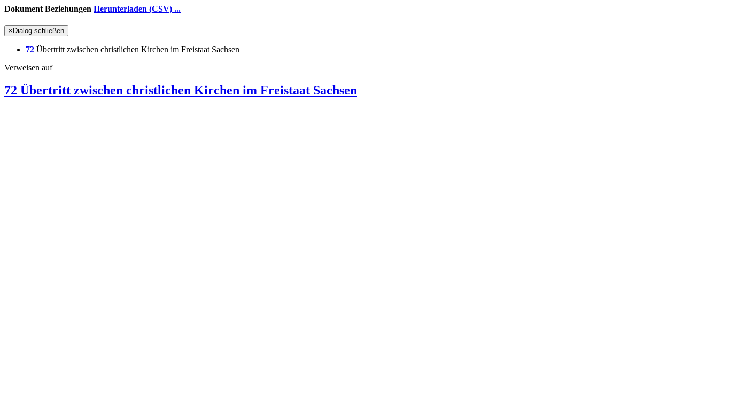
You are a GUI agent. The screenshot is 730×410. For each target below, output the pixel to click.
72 (30, 49)
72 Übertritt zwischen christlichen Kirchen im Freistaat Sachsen (180, 90)
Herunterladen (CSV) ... (137, 8)
